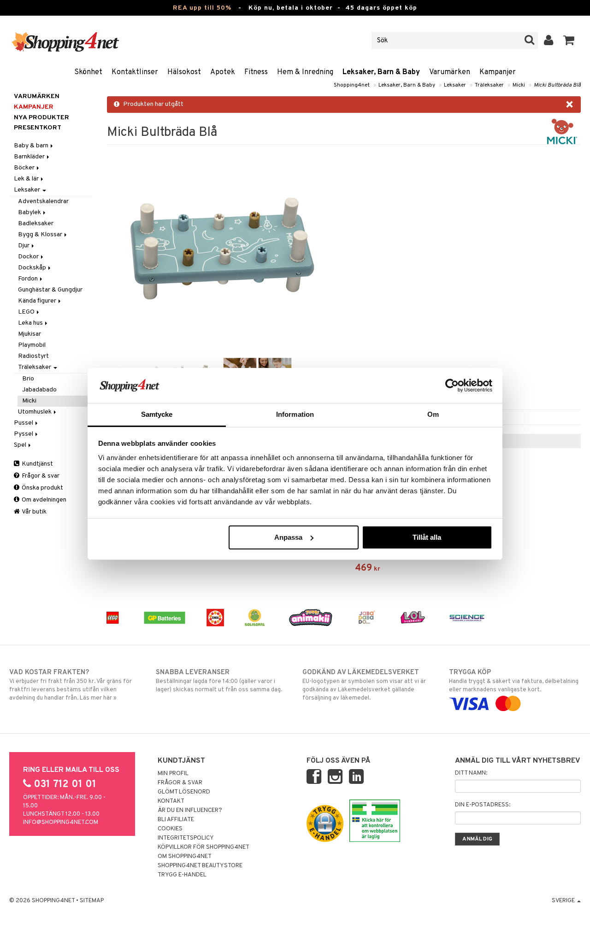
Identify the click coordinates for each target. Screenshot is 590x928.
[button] (569, 40)
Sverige (564, 901)
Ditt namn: (471, 773)
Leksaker (455, 85)
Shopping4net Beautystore (200, 866)
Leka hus (31, 323)
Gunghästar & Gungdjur (50, 290)
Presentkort (37, 128)
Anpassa (288, 537)
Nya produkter (41, 118)
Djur (24, 246)
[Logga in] (548, 40)
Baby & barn (32, 146)
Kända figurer (38, 301)
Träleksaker (489, 85)
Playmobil (32, 345)
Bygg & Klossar (41, 235)
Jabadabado (39, 390)
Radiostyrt (33, 356)
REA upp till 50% (202, 8)
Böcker (25, 168)
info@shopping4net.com (60, 822)
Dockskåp (32, 268)
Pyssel (24, 434)
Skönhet (88, 72)
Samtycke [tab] (157, 414)
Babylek (30, 212)
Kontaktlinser (135, 72)
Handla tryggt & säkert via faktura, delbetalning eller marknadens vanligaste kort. (513, 681)
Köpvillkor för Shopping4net (203, 847)
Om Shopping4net (185, 856)
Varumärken (449, 72)
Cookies (170, 829)
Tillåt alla (427, 537)
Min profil (173, 773)
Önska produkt (41, 488)
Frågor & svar (39, 476)
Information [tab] (295, 414)
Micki (519, 85)
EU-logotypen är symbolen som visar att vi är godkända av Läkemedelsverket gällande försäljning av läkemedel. (364, 685)
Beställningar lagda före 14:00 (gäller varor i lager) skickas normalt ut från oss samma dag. (219, 681)
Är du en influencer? (190, 810)
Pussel (24, 423)
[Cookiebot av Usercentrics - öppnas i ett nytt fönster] (452, 385)
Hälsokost (184, 72)
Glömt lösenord (184, 792)
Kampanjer (497, 72)
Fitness (256, 72)
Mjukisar (29, 334)
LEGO (27, 312)
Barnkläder (30, 157)
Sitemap (92, 901)
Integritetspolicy (186, 838)
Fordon (28, 279)
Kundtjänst (36, 464)
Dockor (29, 257)
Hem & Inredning (305, 72)
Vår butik (34, 512)
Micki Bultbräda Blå (557, 85)
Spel (21, 445)
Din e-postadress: (482, 805)
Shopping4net (352, 85)
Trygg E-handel (182, 875)
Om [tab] (433, 414)
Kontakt (171, 801)
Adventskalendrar (43, 201)
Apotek (222, 72)
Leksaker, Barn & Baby (381, 72)
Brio (28, 379)
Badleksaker (35, 224)
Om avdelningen (43, 500)
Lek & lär (27, 179)
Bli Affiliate (176, 819)
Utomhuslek (35, 412)
